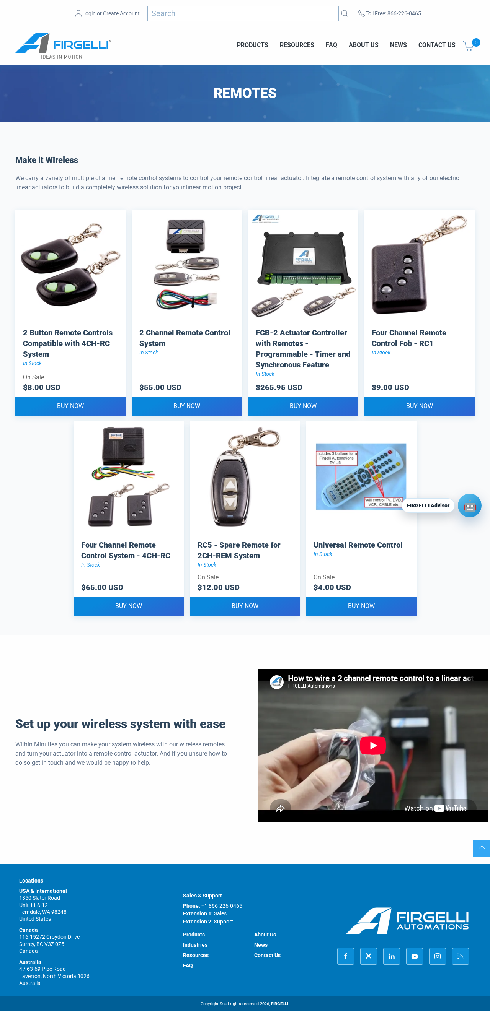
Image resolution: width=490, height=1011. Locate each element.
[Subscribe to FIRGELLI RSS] (460, 956)
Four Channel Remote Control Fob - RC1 (409, 338)
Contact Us (437, 44)
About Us (364, 44)
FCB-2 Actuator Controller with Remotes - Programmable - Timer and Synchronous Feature (303, 348)
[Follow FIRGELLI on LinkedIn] (391, 956)
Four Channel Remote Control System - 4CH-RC (125, 550)
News (398, 44)
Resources (297, 44)
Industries (195, 945)
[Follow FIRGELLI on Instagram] (437, 956)
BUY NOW (70, 406)
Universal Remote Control (358, 544)
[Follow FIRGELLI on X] (368, 956)
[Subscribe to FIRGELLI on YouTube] (414, 956)
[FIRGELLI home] (408, 920)
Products (252, 44)
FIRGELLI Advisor (428, 505)
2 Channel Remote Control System (184, 338)
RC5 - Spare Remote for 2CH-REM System (239, 550)
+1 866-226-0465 (221, 906)
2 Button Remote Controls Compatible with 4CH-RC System (68, 343)
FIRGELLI (279, 1003)
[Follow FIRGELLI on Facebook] (345, 956)
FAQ (331, 44)
